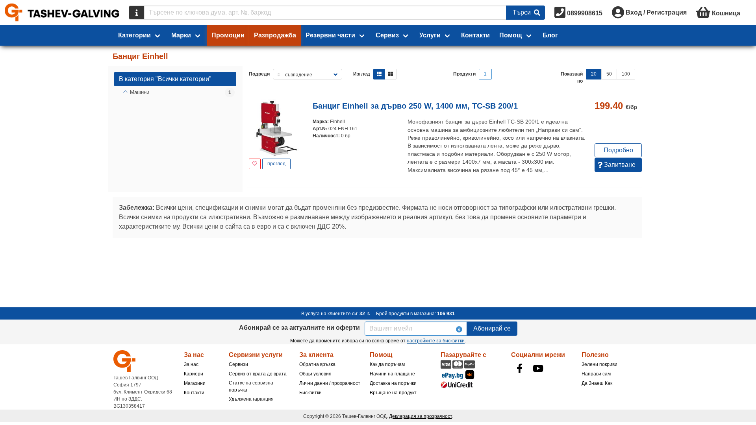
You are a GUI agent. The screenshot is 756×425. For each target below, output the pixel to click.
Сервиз (387, 35)
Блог (550, 35)
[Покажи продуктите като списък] (379, 74)
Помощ (510, 35)
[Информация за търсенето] (137, 13)
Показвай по (572, 77)
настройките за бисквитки (436, 341)
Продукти (464, 74)
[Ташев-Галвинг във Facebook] (519, 368)
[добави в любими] (255, 164)
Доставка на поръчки (393, 383)
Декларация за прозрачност (420, 416)
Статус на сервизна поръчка (251, 386)
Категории (134, 35)
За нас (191, 364)
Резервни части (330, 35)
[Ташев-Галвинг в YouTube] (538, 368)
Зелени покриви (599, 364)
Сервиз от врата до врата (258, 374)
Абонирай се (492, 328)
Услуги (430, 35)
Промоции (228, 35)
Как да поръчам (387, 364)
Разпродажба (275, 35)
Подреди (259, 74)
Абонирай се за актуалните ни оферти (299, 327)
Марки (181, 35)
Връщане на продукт (393, 392)
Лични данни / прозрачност (329, 383)
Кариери (193, 374)
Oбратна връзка (317, 364)
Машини (139, 92)
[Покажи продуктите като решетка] (391, 74)
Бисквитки (310, 392)
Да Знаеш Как (597, 383)
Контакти (475, 35)
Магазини (195, 383)
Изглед (361, 74)
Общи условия (315, 374)
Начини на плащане (392, 374)
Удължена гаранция (251, 399)
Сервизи (238, 364)
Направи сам (596, 374)
